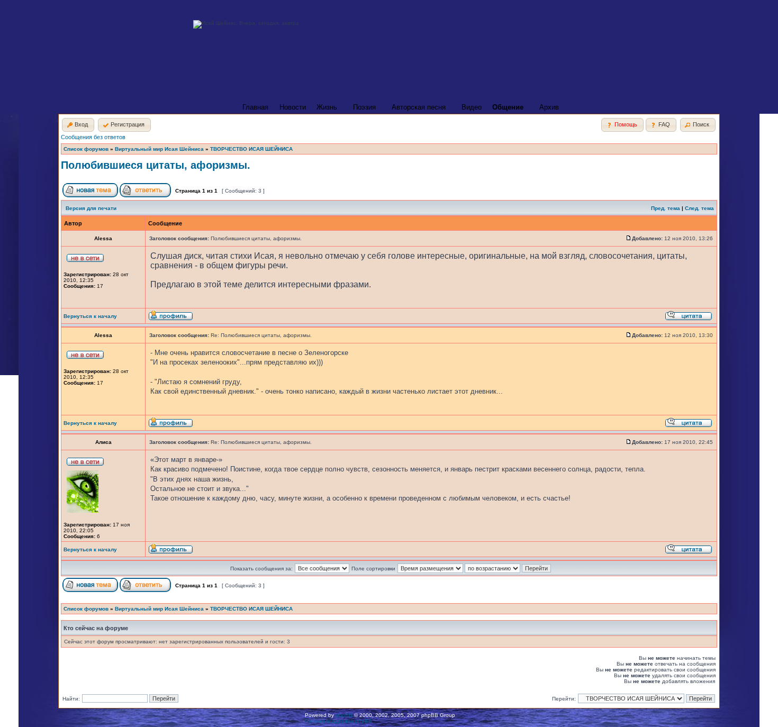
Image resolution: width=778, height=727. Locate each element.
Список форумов (86, 149)
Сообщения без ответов (93, 137)
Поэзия (364, 107)
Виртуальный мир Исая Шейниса (159, 149)
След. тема (699, 208)
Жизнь (326, 107)
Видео (472, 107)
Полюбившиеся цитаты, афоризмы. (155, 165)
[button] (78, 125)
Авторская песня (419, 107)
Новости (292, 107)
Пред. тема (665, 208)
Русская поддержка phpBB (338, 721)
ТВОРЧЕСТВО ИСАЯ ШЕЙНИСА (251, 149)
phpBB (344, 715)
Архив (549, 107)
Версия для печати (91, 208)
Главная (255, 107)
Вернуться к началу (90, 316)
